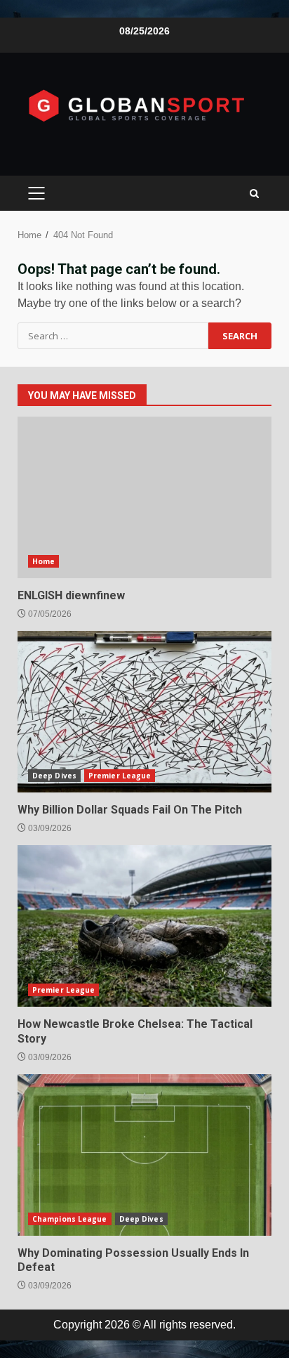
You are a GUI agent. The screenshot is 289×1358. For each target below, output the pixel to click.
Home (43, 561)
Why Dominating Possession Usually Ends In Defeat (144, 1155)
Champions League (69, 1219)
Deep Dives (54, 776)
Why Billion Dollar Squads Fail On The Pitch (144, 711)
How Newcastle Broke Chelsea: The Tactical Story (144, 926)
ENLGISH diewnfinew (144, 497)
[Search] (254, 193)
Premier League (119, 776)
